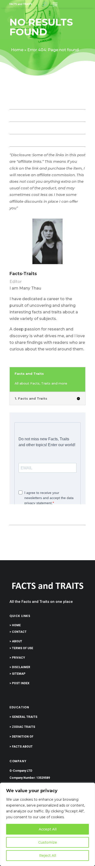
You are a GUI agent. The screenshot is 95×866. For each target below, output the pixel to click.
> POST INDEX (19, 683)
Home (17, 50)
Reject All (47, 855)
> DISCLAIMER (20, 667)
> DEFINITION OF (21, 736)
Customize (47, 842)
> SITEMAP (17, 673)
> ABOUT (16, 641)
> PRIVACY (17, 657)
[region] (47, 824)
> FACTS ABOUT (21, 746)
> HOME (15, 625)
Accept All (48, 829)
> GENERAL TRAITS (23, 717)
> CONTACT (18, 632)
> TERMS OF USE (21, 648)
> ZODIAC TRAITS (22, 727)
